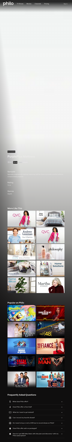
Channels (38, 4)
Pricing (46, 4)
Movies (29, 4)
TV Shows (20, 4)
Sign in (66, 4)
